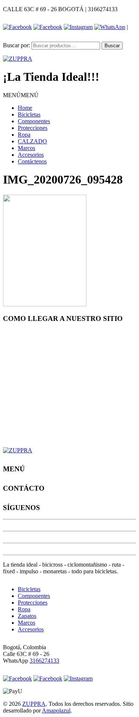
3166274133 (44, 660)
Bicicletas (29, 114)
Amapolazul (56, 710)
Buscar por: (16, 45)
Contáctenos (32, 161)
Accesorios (31, 155)
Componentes (34, 121)
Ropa (24, 134)
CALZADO (32, 141)
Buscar (112, 45)
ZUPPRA (34, 704)
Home (25, 108)
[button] (21, 95)
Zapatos (27, 616)
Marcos (26, 148)
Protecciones (32, 128)
